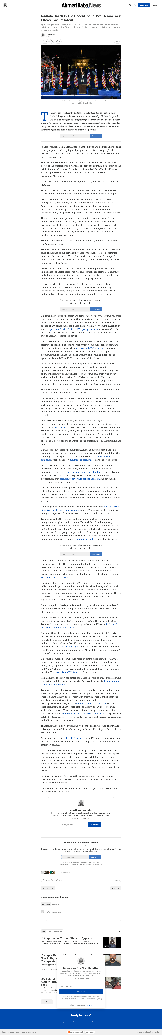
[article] (81, 943)
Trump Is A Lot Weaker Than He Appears (66, 938)
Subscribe (144, 5)
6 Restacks (66, 873)
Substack (139, 1032)
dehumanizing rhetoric (85, 539)
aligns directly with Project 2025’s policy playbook (72, 329)
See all (45, 1002)
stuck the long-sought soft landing (83, 472)
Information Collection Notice (80, 999)
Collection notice (31, 1032)
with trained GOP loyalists (89, 348)
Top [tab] (43, 932)
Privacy (18, 1032)
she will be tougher (69, 646)
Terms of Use (91, 997)
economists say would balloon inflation (80, 478)
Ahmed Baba (50, 34)
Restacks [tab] (55, 904)
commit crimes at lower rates (91, 703)
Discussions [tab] (58, 932)
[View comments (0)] (51, 41)
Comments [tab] (46, 904)
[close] (102, 958)
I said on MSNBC (62, 427)
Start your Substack (76, 1032)
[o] (112, 942)
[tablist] (50, 904)
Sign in (155, 5)
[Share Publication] (135, 5)
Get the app (90, 1032)
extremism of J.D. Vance (67, 672)
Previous (49, 888)
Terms (23, 1032)
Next (114, 888)
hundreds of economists (82, 459)
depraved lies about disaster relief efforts (84, 713)
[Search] (130, 5)
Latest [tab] (49, 932)
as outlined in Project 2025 (54, 577)
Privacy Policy (97, 999)
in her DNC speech (73, 738)
